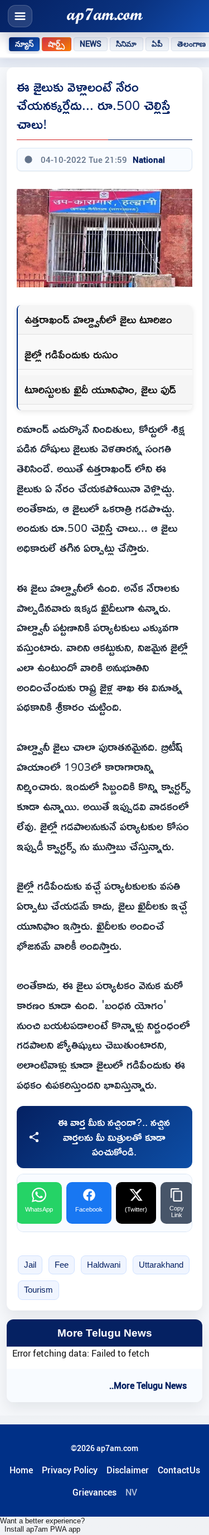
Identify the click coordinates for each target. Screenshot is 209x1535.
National (149, 159)
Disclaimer (127, 1470)
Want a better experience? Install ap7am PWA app (42, 1525)
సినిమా (126, 44)
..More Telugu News (148, 1385)
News (91, 44)
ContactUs (179, 1470)
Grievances (94, 1492)
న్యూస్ (24, 44)
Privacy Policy (70, 1470)
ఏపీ (157, 44)
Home (21, 1470)
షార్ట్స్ (56, 44)
